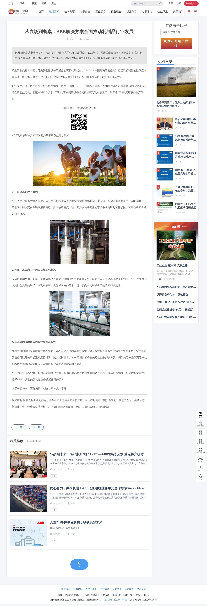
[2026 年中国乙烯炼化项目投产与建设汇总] (165, 140)
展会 (53, 3)
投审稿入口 (191, 3)
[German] (189, 11)
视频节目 (131, 11)
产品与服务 (91, 589)
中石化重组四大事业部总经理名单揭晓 (185, 121)
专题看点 (147, 11)
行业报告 (116, 11)
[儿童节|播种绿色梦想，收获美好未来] (28, 532)
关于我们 (178, 11)
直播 (44, 3)
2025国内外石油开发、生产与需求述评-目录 (182, 287)
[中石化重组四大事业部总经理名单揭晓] (165, 124)
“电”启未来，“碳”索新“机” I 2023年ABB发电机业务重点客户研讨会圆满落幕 (98, 454)
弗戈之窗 (77, 589)
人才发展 (129, 589)
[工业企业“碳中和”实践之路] (176, 245)
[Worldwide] (196, 11)
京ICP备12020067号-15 (115, 600)
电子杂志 (85, 11)
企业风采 (163, 11)
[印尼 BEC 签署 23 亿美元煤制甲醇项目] (165, 174)
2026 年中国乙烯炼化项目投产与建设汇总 (185, 138)
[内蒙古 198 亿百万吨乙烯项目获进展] (165, 208)
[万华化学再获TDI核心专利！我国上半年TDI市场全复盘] (165, 191)
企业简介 (104, 589)
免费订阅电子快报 (176, 43)
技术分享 (69, 11)
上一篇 (19, 427)
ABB (54, 476)
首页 (41, 11)
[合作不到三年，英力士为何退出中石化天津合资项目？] (176, 82)
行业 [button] (22, 3)
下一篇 (36, 427)
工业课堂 (100, 11)
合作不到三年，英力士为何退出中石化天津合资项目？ (176, 104)
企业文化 (116, 589)
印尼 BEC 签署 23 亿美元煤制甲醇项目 (185, 172)
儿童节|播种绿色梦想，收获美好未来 (76, 522)
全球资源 (141, 589)
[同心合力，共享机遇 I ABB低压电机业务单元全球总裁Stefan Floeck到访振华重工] (28, 498)
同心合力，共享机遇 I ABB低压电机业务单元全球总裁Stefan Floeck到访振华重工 (98, 488)
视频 (34, 3)
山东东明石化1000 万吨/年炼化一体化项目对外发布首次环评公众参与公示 (185, 155)
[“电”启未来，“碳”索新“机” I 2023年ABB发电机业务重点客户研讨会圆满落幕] (28, 464)
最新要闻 (54, 11)
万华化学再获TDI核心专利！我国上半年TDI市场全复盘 (185, 189)
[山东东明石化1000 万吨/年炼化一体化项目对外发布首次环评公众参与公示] (165, 157)
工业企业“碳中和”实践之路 (172, 265)
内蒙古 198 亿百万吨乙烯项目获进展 (185, 206)
